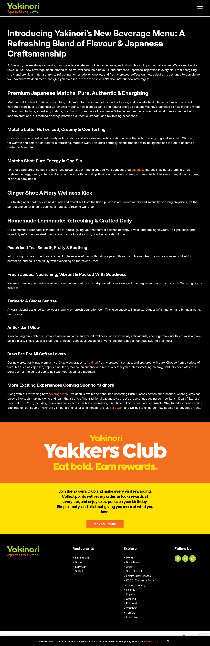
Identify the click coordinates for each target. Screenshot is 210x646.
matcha (18, 138)
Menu (129, 557)
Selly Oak (116, 407)
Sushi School (134, 571)
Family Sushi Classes (138, 576)
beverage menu (59, 394)
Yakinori (92, 362)
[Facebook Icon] (178, 558)
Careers (130, 612)
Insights (130, 589)
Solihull (79, 571)
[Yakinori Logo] (23, 8)
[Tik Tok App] (192, 558)
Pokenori (131, 603)
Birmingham (82, 557)
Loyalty (130, 594)
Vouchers (131, 608)
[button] (200, 8)
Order (129, 566)
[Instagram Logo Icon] (185, 558)
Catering (131, 598)
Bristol (78, 562)
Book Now (132, 562)
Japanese (138, 169)
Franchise (132, 617)
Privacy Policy (151, 641)
